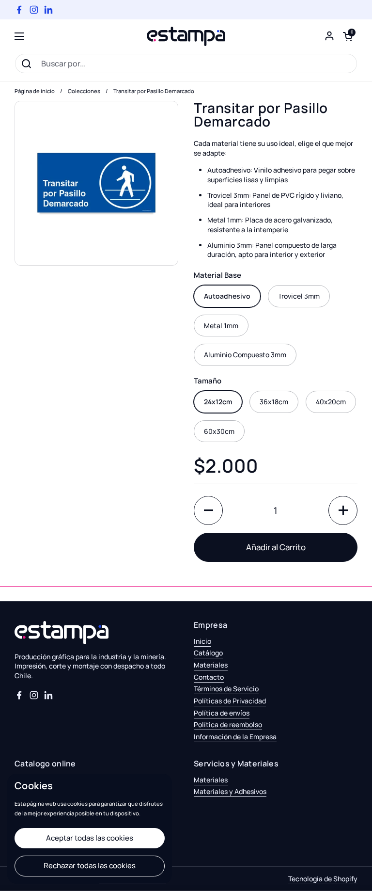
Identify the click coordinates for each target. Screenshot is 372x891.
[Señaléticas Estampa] (186, 36)
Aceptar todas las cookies (89, 838)
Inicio (202, 641)
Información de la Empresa (235, 736)
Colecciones (84, 91)
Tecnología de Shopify (322, 878)
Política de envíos (221, 712)
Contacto (209, 677)
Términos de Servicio (226, 688)
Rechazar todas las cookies (90, 865)
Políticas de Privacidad (230, 700)
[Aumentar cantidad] (342, 510)
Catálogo (208, 652)
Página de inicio (35, 91)
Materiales (211, 664)
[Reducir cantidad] (208, 510)
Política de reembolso (228, 724)
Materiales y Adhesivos (230, 791)
